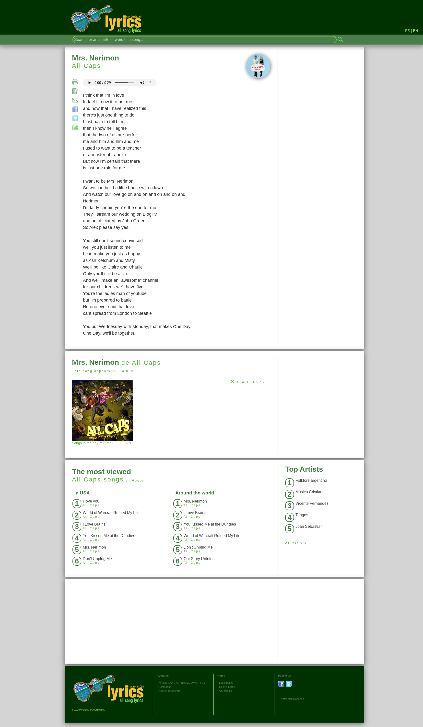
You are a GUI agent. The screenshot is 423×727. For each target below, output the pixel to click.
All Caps (86, 65)
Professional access (292, 698)
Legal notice (226, 682)
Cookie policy (227, 686)
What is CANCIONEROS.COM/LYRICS (181, 682)
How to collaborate (169, 690)
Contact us (164, 686)
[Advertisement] (321, 390)
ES (407, 31)
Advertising (225, 690)
